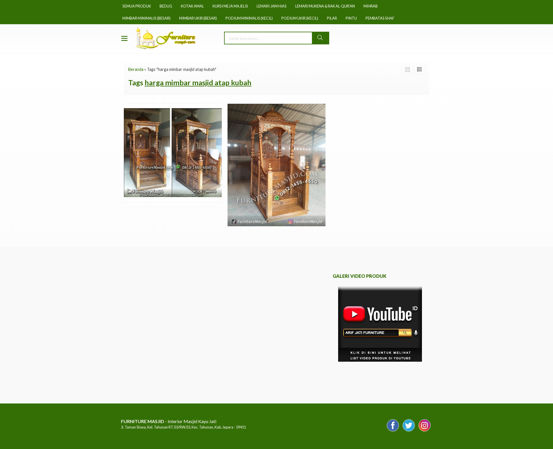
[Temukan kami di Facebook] (392, 431)
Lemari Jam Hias (272, 6)
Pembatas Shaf (379, 18)
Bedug (166, 6)
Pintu (351, 18)
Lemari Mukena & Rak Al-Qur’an (325, 6)
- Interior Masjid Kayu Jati (168, 421)
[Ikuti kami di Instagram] (424, 431)
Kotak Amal (192, 6)
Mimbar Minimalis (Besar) (146, 18)
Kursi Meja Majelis (230, 6)
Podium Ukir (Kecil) (299, 18)
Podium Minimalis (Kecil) (249, 18)
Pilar (332, 18)
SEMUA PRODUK (136, 6)
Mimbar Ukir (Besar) (198, 18)
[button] (320, 38)
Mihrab (370, 6)
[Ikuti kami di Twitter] (408, 431)
